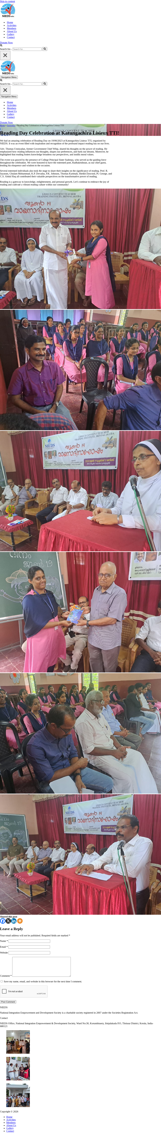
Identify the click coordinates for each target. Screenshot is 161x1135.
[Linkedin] (14, 921)
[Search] (1, 45)
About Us (12, 31)
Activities (11, 25)
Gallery (10, 34)
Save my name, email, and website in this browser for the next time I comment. (43, 981)
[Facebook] (3, 921)
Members (11, 28)
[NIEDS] (8, 17)
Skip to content (7, 1)
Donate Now (6, 42)
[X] (8, 921)
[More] (20, 921)
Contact (11, 37)
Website (4, 952)
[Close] (5, 55)
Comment (6, 975)
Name (4, 941)
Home (10, 22)
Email (4, 946)
